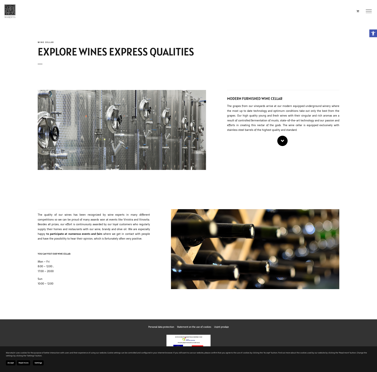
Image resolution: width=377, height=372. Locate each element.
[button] (373, 33)
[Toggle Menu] (368, 11)
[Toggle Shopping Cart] (357, 11)
